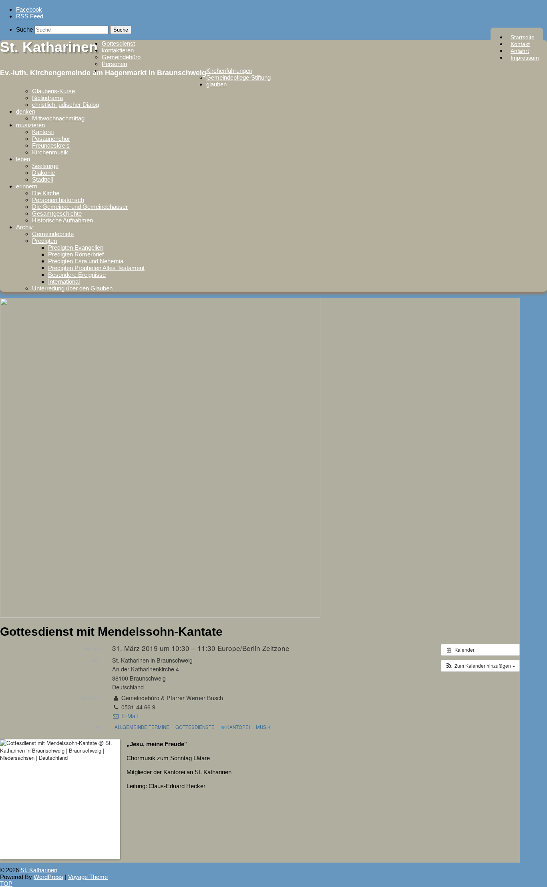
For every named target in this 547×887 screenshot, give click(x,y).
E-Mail (128, 716)
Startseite (523, 37)
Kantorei (43, 131)
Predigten (44, 240)
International (64, 281)
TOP (6, 883)
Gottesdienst (118, 43)
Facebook (29, 9)
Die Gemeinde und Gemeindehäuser (80, 206)
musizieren (30, 125)
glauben (216, 84)
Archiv (24, 227)
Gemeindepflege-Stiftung (238, 77)
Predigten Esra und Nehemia (85, 261)
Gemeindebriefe (53, 233)
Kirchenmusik (50, 152)
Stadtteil (42, 179)
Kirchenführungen (229, 70)
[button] (480, 665)
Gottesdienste (195, 727)
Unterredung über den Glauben (72, 288)
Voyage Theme (88, 876)
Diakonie (43, 172)
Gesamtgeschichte (57, 213)
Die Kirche (45, 193)
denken (25, 111)
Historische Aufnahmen (62, 220)
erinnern (26, 186)
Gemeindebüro (121, 57)
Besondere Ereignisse (77, 274)
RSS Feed (29, 16)
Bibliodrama (47, 97)
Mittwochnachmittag (58, 118)
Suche (24, 29)
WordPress (48, 876)
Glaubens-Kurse (53, 91)
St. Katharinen (49, 47)
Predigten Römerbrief (76, 254)
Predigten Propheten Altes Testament (96, 267)
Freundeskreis (51, 145)
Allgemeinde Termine (142, 727)
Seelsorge (45, 165)
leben (23, 159)
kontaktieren (118, 50)
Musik (263, 727)
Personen (114, 63)
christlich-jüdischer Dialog (65, 104)
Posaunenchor (51, 138)
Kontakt (520, 44)
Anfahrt (520, 51)
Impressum (525, 57)
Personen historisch (58, 199)
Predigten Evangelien (75, 247)
